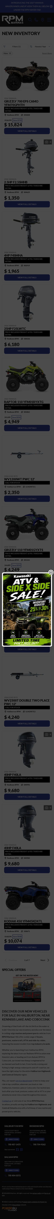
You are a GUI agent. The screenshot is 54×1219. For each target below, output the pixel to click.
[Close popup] (51, 572)
